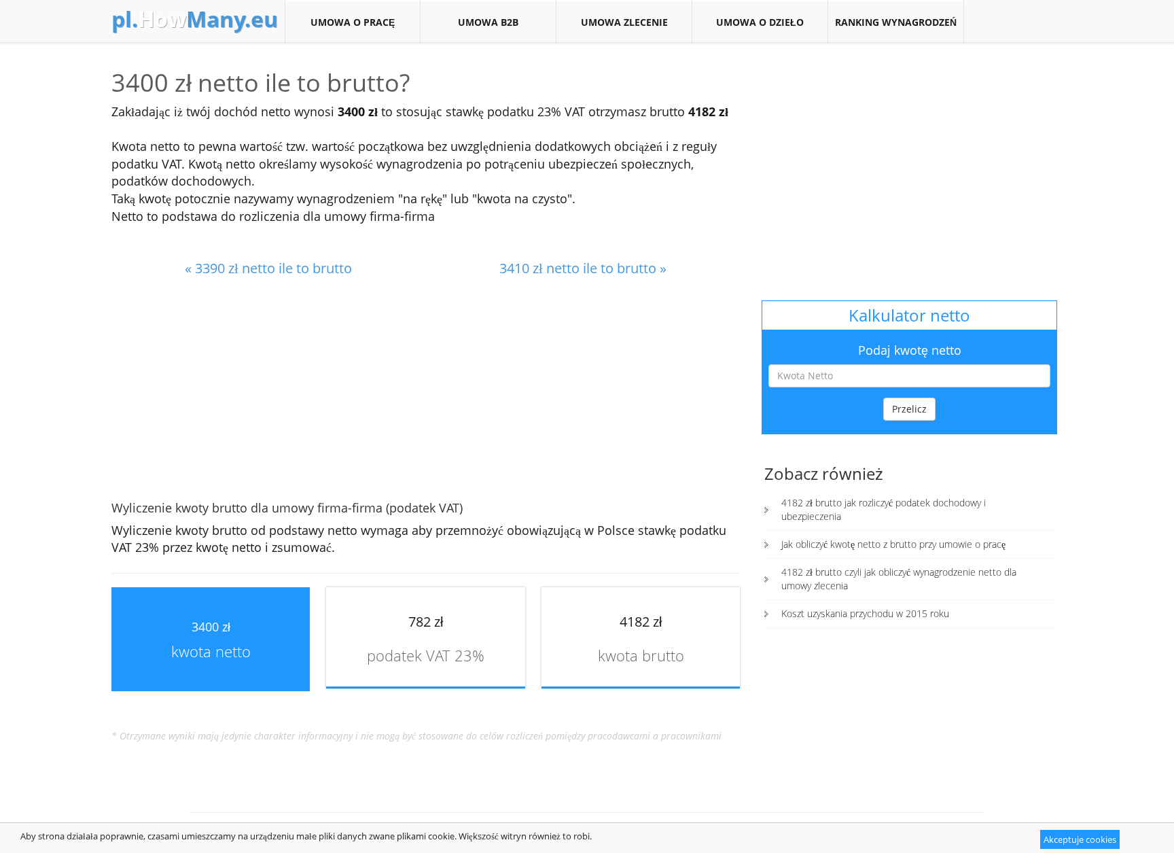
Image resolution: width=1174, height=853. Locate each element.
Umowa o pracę (352, 22)
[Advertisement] (425, 390)
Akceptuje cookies (1080, 839)
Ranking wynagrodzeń (896, 22)
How (194, 19)
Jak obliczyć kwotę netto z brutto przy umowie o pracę (893, 544)
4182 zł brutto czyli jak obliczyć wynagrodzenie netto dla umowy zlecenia (898, 578)
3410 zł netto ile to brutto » (582, 268)
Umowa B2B (488, 22)
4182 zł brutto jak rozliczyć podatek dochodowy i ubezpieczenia (883, 509)
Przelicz (909, 408)
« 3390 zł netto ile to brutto (268, 268)
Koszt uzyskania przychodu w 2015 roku (865, 613)
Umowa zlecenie (624, 22)
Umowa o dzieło (760, 22)
